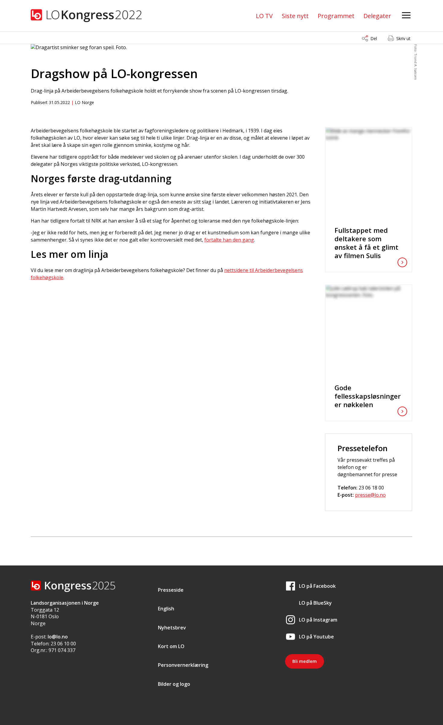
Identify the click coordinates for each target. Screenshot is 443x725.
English (166, 608)
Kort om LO (171, 646)
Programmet (336, 16)
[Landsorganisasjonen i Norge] (86, 15)
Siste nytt (295, 16)
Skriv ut (403, 38)
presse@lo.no (370, 495)
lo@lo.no (58, 636)
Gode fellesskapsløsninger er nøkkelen (368, 396)
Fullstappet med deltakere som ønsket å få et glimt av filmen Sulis (366, 243)
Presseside (171, 590)
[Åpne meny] (406, 15)
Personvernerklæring (183, 665)
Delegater (377, 16)
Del (373, 38)
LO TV (264, 16)
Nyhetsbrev (172, 627)
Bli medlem (304, 661)
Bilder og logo (174, 684)
